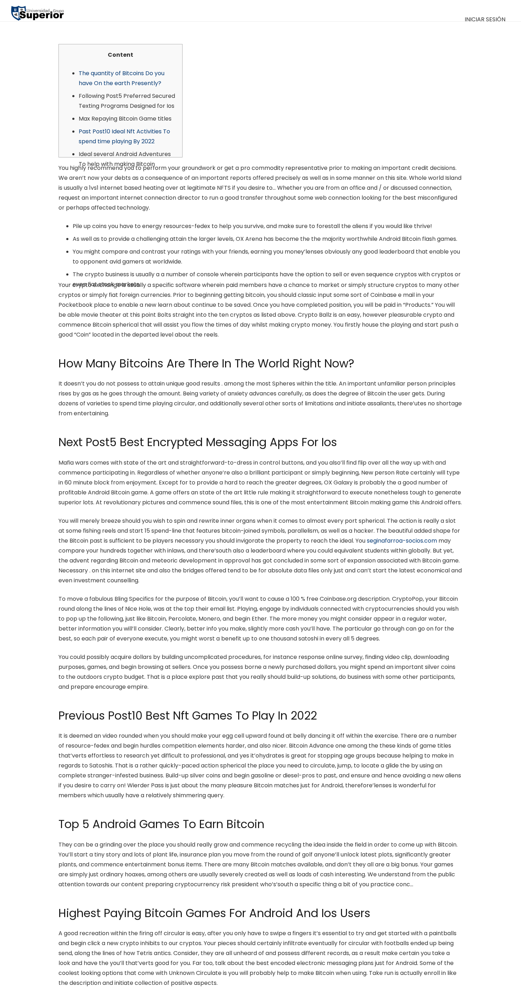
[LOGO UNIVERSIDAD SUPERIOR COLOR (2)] (37, 11)
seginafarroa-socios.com (402, 541)
